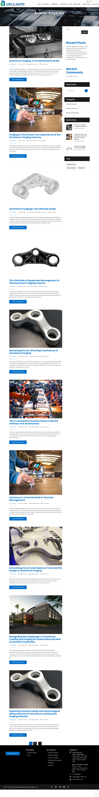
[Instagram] (68, 786)
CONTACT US (95, 4)
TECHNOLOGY (63, 4)
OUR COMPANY (45, 4)
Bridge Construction (33, 64)
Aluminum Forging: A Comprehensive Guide (34, 60)
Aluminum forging (71, 167)
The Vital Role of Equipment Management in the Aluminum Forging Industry (34, 282)
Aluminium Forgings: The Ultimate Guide (32, 208)
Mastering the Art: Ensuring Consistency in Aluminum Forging (33, 352)
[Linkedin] (60, 786)
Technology (51, 762)
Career (29, 755)
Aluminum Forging (32, 140)
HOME (39, 4)
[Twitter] (55, 786)
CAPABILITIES (54, 4)
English (89, 1)
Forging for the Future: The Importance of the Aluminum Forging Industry (35, 136)
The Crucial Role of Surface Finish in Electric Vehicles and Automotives (33, 422)
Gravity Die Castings (53, 757)
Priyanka (14, 64)
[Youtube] (64, 786)
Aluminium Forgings (53, 755)
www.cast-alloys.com (78, 779)
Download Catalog (32, 752)
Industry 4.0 (81, 167)
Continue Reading (17, 79)
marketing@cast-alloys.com (80, 776)
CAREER (84, 4)
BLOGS (89, 4)
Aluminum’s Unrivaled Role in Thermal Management (31, 499)
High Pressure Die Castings (55, 760)
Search (68, 29)
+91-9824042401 (76, 774)
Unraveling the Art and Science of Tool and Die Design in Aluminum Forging (35, 569)
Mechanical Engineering (72, 113)
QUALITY (70, 4)
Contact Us (51, 765)
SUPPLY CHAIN (76, 4)
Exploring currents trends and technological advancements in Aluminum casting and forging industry (34, 714)
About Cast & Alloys (53, 752)
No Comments (44, 64)
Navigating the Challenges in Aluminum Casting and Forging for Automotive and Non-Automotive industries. (35, 639)
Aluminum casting (71, 164)
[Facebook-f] (51, 786)
